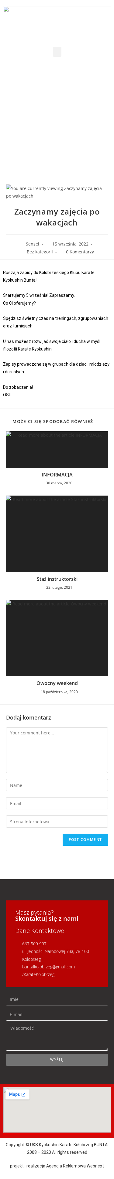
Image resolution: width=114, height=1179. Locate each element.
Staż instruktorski (57, 579)
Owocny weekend (57, 683)
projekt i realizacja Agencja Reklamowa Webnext (57, 1166)
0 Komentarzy (80, 252)
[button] (57, 52)
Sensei (32, 244)
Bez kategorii (40, 252)
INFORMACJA (57, 474)
